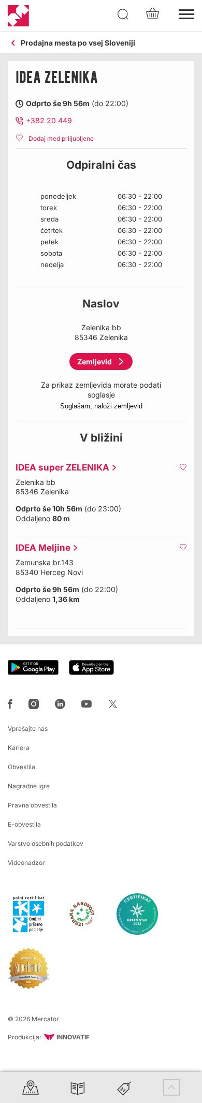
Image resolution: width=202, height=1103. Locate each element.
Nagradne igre (29, 786)
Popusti (124, 1087)
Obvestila (21, 767)
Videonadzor (26, 862)
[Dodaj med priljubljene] (182, 466)
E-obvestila (24, 824)
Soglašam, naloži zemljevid (101, 406)
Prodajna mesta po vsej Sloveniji (78, 43)
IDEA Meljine (40, 547)
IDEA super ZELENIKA (60, 467)
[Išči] (123, 14)
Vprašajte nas (28, 728)
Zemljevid (94, 361)
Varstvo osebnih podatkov (45, 843)
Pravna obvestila (32, 805)
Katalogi (77, 1087)
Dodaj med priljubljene (61, 138)
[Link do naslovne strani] (18, 15)
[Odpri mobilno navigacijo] (186, 13)
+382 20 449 (49, 120)
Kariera (19, 748)
